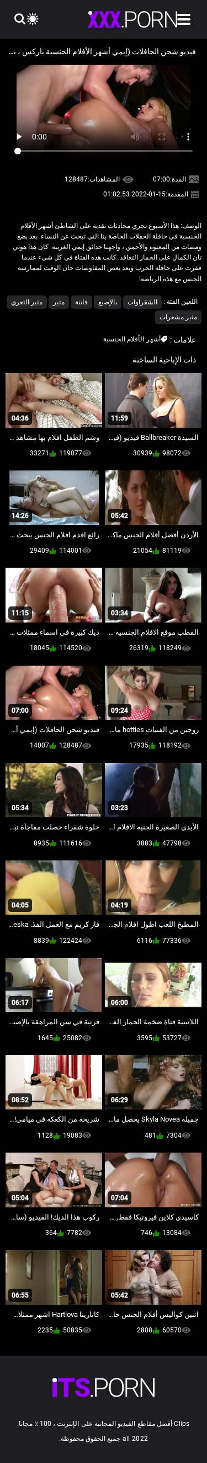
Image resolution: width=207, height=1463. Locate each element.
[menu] (183, 19)
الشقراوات (142, 302)
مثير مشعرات (178, 317)
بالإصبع (107, 302)
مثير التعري (27, 302)
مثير (59, 302)
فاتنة (81, 302)
